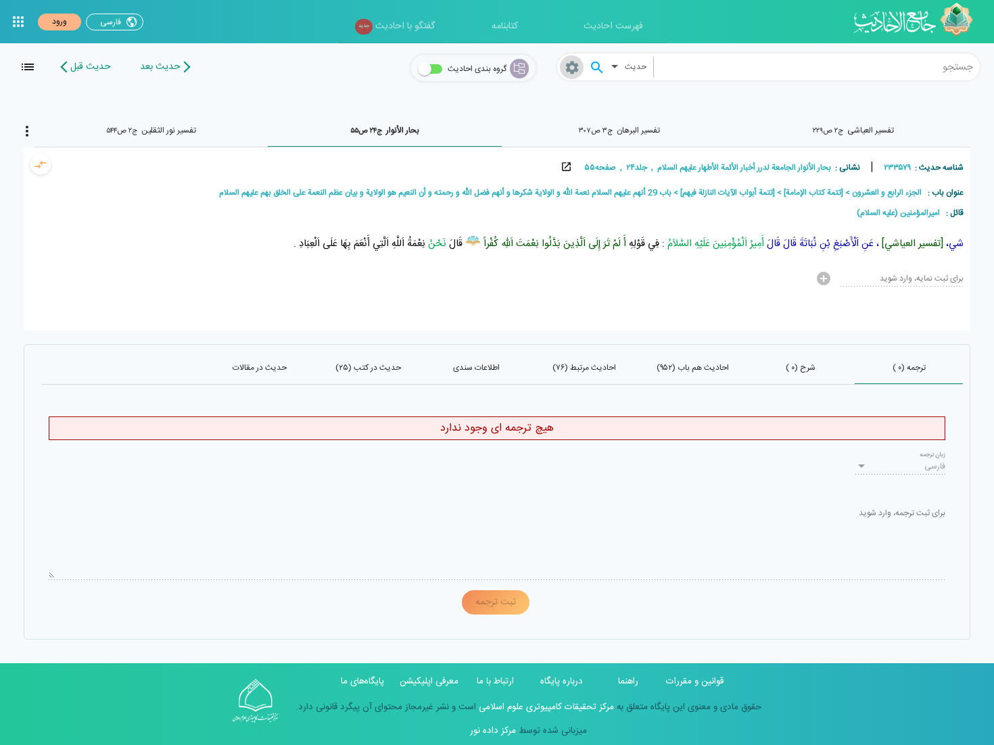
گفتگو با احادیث (396, 26)
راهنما (628, 681)
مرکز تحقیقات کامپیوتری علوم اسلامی (545, 707)
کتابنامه (505, 26)
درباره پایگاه (561, 681)
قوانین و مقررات (695, 681)
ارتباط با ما (495, 681)
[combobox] (817, 67)
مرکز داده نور (493, 730)
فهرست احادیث (613, 26)
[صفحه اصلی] (918, 22)
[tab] (853, 130)
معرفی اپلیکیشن (429, 681)
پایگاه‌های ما (362, 681)
